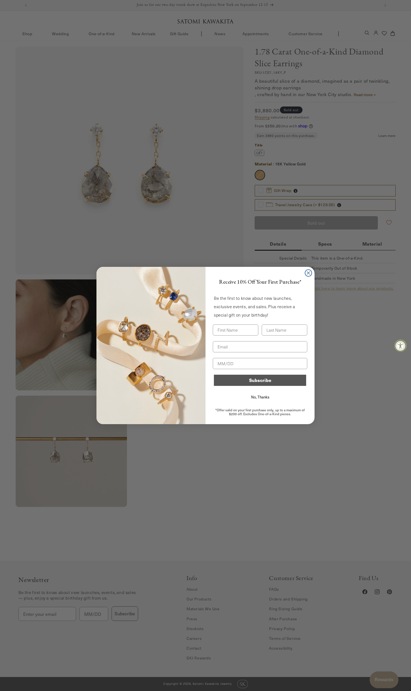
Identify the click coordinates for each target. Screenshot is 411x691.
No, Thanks (260, 397)
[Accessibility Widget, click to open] (400, 345)
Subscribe (260, 380)
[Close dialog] (308, 273)
